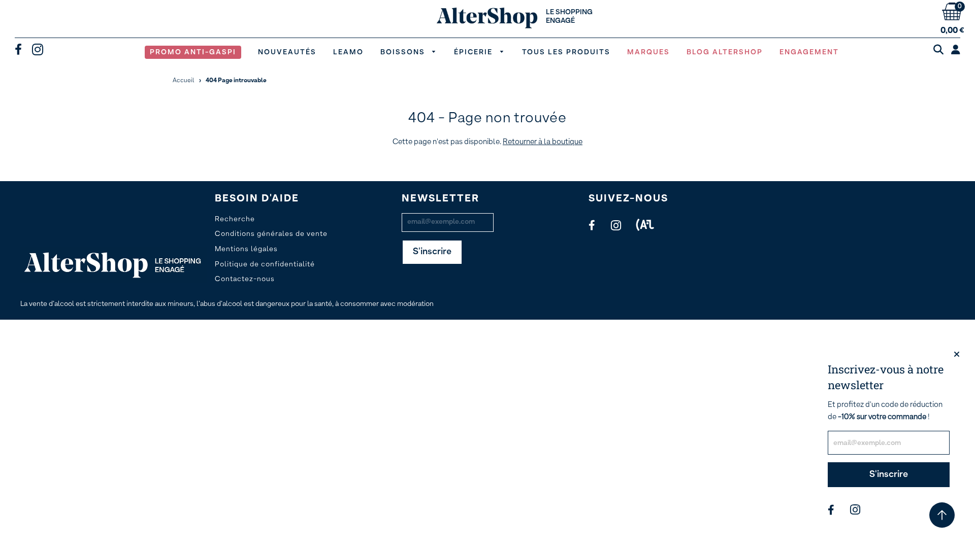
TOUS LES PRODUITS (566, 52)
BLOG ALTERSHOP (725, 52)
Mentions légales (246, 249)
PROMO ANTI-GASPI (193, 52)
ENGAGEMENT (809, 52)
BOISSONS (404, 52)
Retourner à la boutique (542, 142)
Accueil (183, 81)
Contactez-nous (245, 279)
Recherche (235, 219)
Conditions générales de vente (271, 233)
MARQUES (648, 52)
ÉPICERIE (474, 52)
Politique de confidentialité (265, 264)
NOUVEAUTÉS (287, 52)
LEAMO (348, 52)
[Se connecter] (955, 51)
